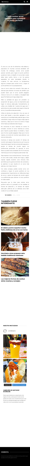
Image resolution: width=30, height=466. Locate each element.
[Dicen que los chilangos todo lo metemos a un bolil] (15, 371)
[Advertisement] (15, 49)
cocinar (18, 195)
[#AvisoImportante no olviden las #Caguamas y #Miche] (15, 346)
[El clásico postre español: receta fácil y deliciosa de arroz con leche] (15, 216)
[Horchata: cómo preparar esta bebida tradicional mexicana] (15, 241)
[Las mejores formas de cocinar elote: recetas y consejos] (15, 267)
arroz (14, 195)
